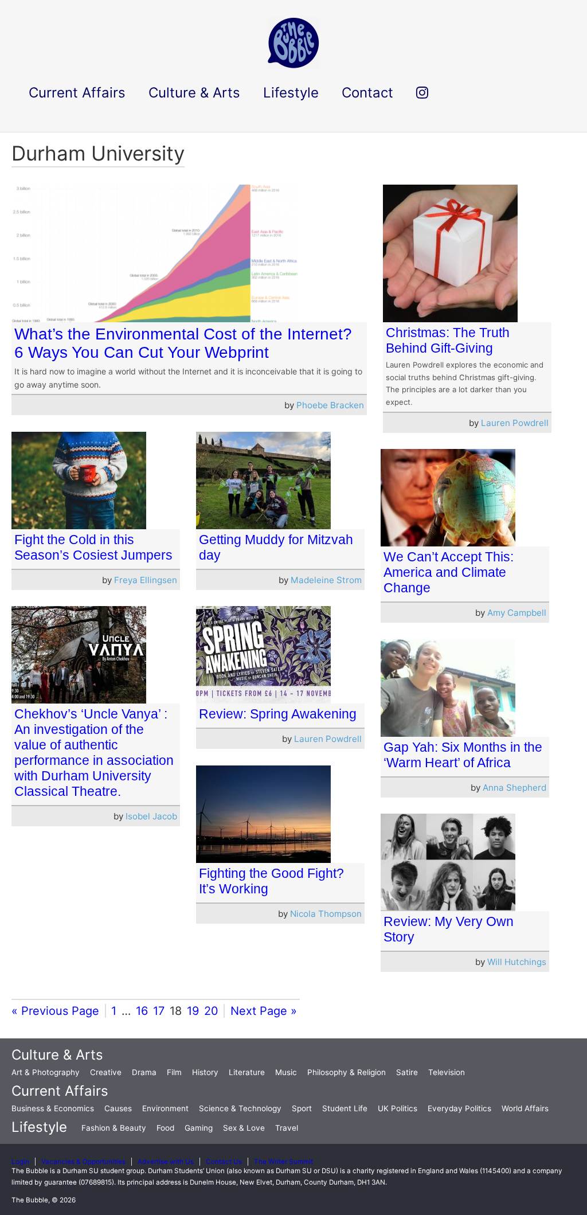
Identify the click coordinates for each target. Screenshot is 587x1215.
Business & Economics (52, 1108)
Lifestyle (39, 1127)
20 (211, 1011)
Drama (144, 1072)
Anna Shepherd (514, 787)
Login (20, 1162)
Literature (247, 1072)
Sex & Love (244, 1127)
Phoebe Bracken (330, 405)
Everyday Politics (459, 1108)
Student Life (344, 1108)
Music (286, 1072)
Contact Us (224, 1162)
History (205, 1072)
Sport (302, 1108)
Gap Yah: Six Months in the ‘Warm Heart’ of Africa (462, 755)
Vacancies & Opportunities (83, 1162)
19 (193, 1011)
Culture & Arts (57, 1054)
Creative (106, 1072)
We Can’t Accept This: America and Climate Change (448, 572)
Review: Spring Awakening (278, 713)
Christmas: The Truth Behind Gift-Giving (448, 340)
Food (165, 1127)
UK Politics (397, 1108)
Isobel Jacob (151, 816)
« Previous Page (55, 1011)
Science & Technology (240, 1108)
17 (159, 1011)
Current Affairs (59, 1091)
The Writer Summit (283, 1162)
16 (142, 1011)
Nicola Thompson (326, 913)
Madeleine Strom (326, 580)
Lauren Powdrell (515, 422)
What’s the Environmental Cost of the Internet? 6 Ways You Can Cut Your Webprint (183, 343)
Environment (165, 1108)
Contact (367, 92)
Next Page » (263, 1011)
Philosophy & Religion (346, 1072)
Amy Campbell (516, 612)
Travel (286, 1127)
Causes (118, 1108)
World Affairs (525, 1108)
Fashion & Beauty (113, 1127)
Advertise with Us (166, 1162)
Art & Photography (45, 1072)
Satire (407, 1072)
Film (174, 1072)
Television (446, 1072)
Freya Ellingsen (145, 580)
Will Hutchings (516, 961)
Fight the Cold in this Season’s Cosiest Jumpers (93, 547)
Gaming (199, 1127)
